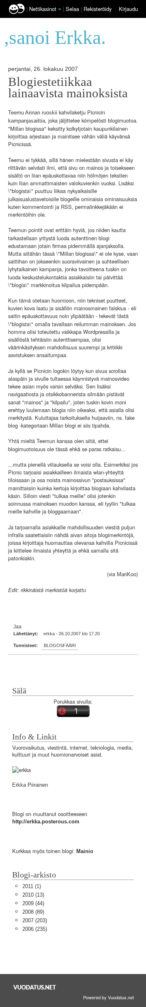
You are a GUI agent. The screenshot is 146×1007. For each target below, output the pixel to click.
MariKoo (126, 574)
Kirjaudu (128, 9)
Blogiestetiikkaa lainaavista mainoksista (68, 87)
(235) (34, 929)
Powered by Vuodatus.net (108, 997)
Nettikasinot (42, 9)
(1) (31, 886)
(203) (34, 920)
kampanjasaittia (26, 121)
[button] (59, 9)
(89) (33, 912)
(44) (33, 903)
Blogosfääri (60, 645)
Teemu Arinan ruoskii (32, 113)
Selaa (73, 9)
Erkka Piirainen (30, 785)
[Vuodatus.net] (35, 987)
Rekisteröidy (98, 9)
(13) (33, 895)
